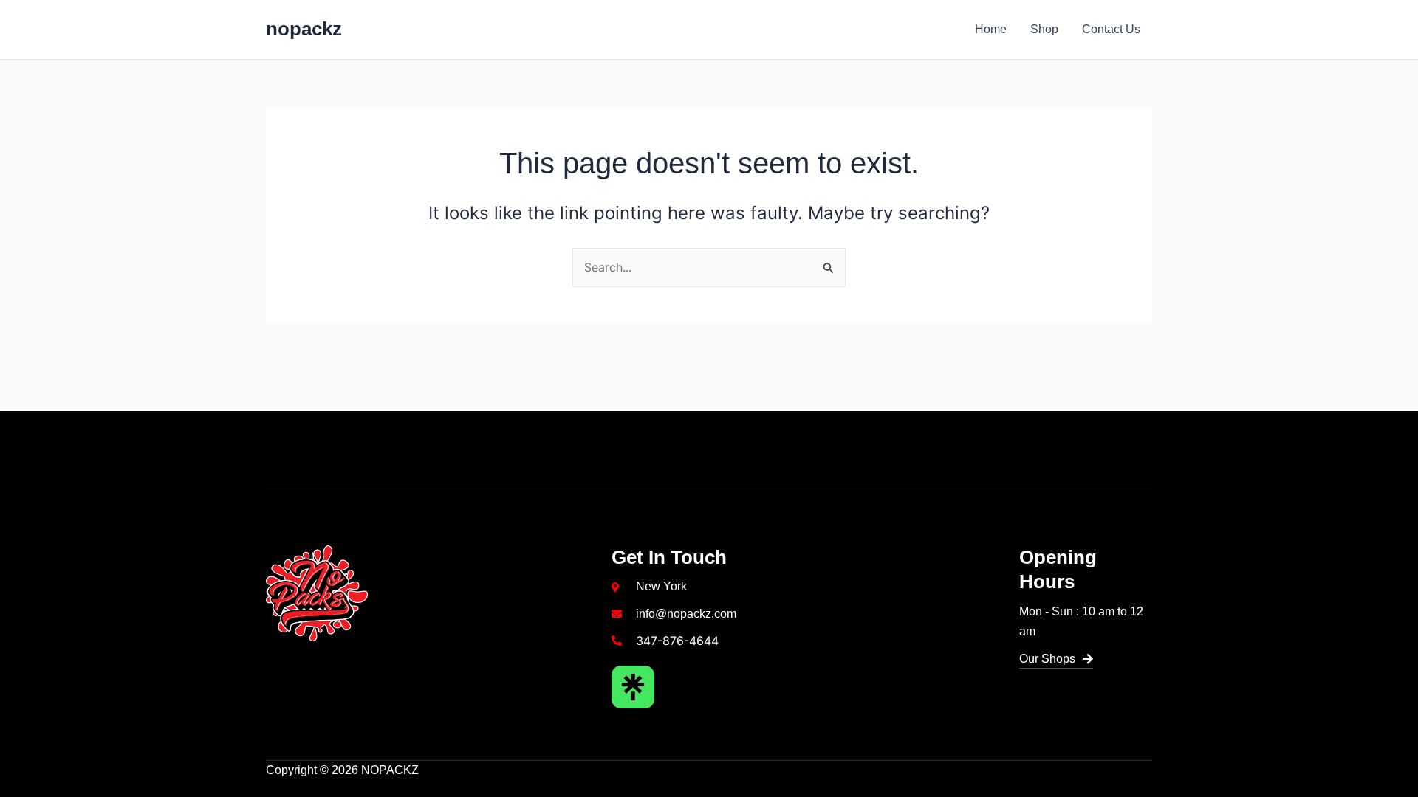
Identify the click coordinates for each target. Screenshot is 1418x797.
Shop (1044, 29)
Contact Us (1111, 29)
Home (991, 29)
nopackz (304, 29)
